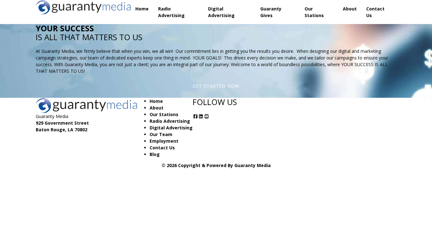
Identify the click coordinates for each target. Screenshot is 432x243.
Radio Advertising (171, 12)
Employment (164, 141)
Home (142, 9)
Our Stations (314, 12)
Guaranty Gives (270, 12)
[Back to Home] (83, 7)
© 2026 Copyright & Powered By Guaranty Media (216, 165)
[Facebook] (195, 116)
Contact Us (375, 12)
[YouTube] (206, 116)
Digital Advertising (221, 12)
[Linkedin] (201, 116)
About (350, 9)
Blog (155, 154)
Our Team (161, 134)
